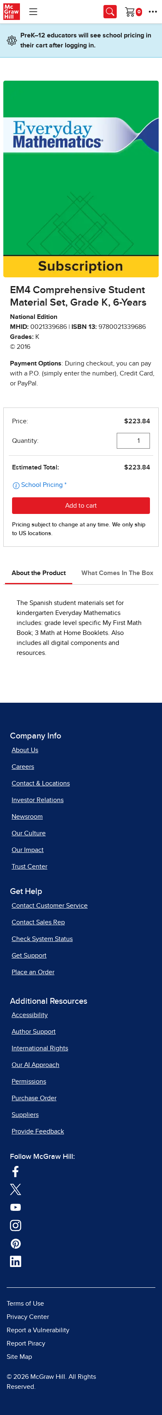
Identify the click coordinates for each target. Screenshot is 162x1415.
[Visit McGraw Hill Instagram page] (15, 1225)
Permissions (29, 1081)
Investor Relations (38, 800)
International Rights (40, 1048)
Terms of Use (25, 1303)
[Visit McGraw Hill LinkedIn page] (15, 1261)
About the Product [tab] (39, 573)
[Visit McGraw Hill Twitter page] (15, 1188)
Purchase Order (34, 1098)
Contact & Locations (41, 783)
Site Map (19, 1356)
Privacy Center (28, 1317)
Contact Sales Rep (38, 922)
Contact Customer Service (50, 905)
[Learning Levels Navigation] (33, 11)
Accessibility (30, 1015)
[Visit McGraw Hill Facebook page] (15, 1171)
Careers (23, 766)
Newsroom (27, 816)
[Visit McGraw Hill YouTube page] (15, 1206)
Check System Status (42, 939)
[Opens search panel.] (110, 11)
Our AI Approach (35, 1065)
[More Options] (153, 11)
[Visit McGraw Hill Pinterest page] (15, 1243)
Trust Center (29, 866)
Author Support (34, 1031)
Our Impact (28, 850)
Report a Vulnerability (38, 1330)
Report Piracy (26, 1343)
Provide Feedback (38, 1131)
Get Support (29, 955)
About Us (25, 750)
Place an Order (33, 972)
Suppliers (25, 1114)
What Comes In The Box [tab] (117, 573)
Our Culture (29, 833)
